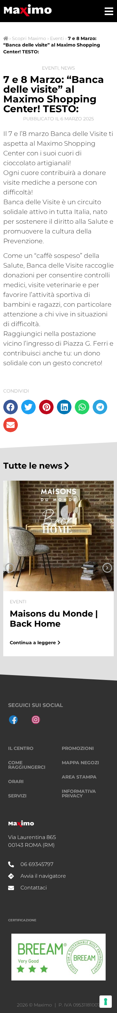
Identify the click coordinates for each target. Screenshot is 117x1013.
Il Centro (20, 748)
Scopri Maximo (29, 38)
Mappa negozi (80, 763)
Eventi (57, 38)
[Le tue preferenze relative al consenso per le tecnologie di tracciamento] (105, 1001)
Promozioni (78, 748)
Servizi (17, 796)
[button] (10, 407)
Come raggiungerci (27, 765)
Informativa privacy (79, 793)
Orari (16, 781)
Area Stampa (79, 777)
